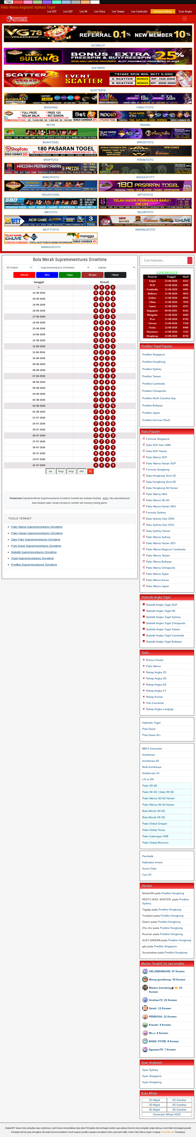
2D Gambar (179, 1100)
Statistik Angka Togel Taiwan (162, 629)
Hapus (9, 2)
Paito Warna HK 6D (157, 500)
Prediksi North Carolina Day (159, 398)
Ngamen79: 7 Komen (162, 1049)
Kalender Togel (151, 722)
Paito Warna (153, 666)
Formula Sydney (155, 512)
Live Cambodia (139, 11)
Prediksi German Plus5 (156, 420)
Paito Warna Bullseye (158, 561)
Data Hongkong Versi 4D (160, 475)
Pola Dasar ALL (151, 735)
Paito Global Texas (153, 829)
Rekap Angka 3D (155, 678)
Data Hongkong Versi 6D (160, 481)
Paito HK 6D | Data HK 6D (158, 791)
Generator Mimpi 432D (167, 1114)
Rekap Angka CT (156, 690)
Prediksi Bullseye (152, 405)
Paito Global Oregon (154, 823)
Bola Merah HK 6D (153, 817)
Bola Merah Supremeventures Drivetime (70, 259)
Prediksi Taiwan (151, 376)
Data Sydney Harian (157, 530)
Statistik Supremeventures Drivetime (34, 552)
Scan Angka (185, 11)
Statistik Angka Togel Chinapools (165, 623)
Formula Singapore (157, 438)
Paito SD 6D (149, 785)
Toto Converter (154, 702)
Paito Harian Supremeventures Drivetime (37, 533)
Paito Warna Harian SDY (160, 543)
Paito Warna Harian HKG (160, 506)
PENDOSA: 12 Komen (163, 1016)
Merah (24, 274)
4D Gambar (179, 1109)
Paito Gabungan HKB (155, 836)
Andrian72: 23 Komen (163, 1000)
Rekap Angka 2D (155, 672)
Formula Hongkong (157, 469)
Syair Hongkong (152, 1082)
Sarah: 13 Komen (160, 1008)
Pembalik (147, 856)
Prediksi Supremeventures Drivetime (34, 564)
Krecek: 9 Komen (160, 1024)
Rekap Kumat (154, 696)
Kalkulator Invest (152, 862)
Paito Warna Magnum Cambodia (165, 549)
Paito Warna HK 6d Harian (158, 804)
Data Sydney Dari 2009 (159, 518)
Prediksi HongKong (153, 361)
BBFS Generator (152, 748)
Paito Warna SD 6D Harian (158, 798)
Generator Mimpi (163, 11)
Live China (99, 11)
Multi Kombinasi (151, 767)
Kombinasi (148, 754)
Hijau (70, 274)
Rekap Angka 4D (155, 684)
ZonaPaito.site (167, 1132)
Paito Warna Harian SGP (160, 463)
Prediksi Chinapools (154, 390)
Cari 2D (146, 874)
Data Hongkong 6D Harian (161, 487)
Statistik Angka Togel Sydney (163, 617)
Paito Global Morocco (155, 842)
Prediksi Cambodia (153, 383)
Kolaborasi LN (150, 773)
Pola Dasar (149, 728)
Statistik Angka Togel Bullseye (163, 641)
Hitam (115, 274)
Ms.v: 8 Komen (158, 1033)
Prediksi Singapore (153, 354)
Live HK (83, 11)
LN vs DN (148, 779)
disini (105, 498)
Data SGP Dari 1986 (158, 445)
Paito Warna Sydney (158, 537)
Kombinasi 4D (150, 760)
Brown (92, 274)
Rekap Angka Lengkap (159, 709)
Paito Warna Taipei (157, 573)
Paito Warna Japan (157, 586)
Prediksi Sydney (152, 369)
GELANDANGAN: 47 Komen (167, 971)
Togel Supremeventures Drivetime (32, 558)
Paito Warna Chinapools (160, 567)
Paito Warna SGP (156, 457)
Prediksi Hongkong (172, 893)
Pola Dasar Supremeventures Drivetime (36, 545)
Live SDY (51, 11)
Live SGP (68, 11)
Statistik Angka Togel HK (160, 610)
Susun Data (149, 868)
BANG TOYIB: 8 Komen (164, 1041)
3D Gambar (179, 1104)
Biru (47, 274)
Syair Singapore (152, 1076)
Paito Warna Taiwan (157, 555)
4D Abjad (154, 1109)
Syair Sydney (150, 1069)
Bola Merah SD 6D (153, 810)
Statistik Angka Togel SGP (161, 604)
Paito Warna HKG (156, 494)
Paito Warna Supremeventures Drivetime (36, 526)
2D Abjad (154, 1100)
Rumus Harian (154, 660)
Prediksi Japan (151, 412)
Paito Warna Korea (157, 580)
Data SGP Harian (156, 451)
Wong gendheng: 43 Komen (167, 979)
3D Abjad (154, 1104)
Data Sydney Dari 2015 (159, 524)
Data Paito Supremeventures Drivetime (35, 539)
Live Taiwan (118, 11)
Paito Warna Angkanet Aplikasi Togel (28, 7)
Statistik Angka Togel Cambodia (164, 635)
